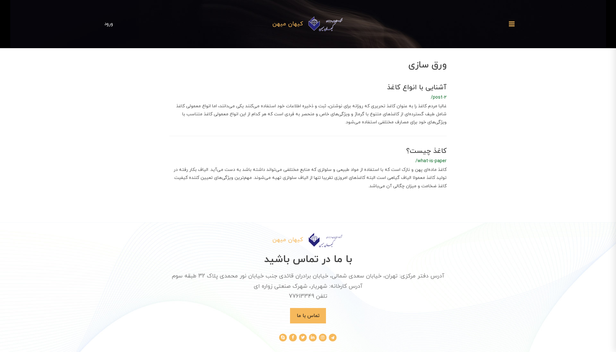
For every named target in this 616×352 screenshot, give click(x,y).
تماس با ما (308, 315)
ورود (108, 23)
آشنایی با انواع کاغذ (417, 87)
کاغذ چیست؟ (426, 151)
